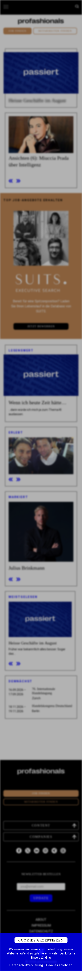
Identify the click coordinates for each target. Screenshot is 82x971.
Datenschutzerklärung (26, 965)
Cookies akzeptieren (40, 940)
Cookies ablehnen (59, 965)
